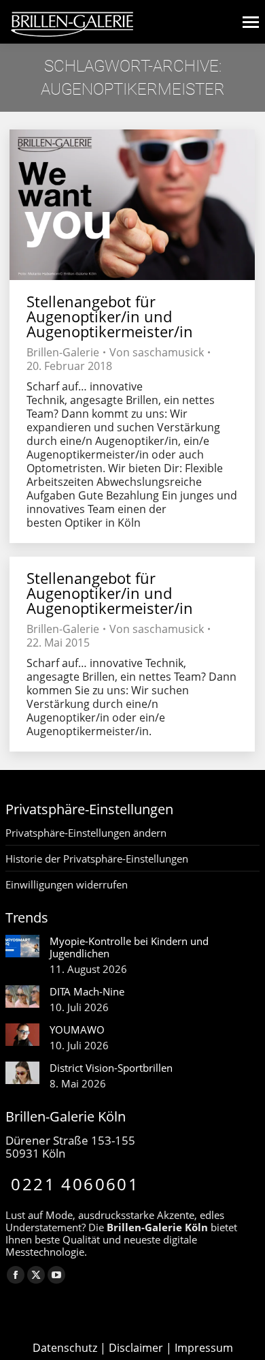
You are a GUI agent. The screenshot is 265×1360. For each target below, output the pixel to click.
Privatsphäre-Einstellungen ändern (85, 832)
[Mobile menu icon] (251, 22)
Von (156, 352)
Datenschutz (65, 1347)
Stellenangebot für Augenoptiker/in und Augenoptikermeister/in (109, 316)
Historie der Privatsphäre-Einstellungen (96, 858)
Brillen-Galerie (62, 352)
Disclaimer (136, 1347)
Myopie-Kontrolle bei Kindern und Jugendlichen (129, 947)
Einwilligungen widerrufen (66, 884)
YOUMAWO (77, 1029)
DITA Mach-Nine (87, 991)
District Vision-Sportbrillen (111, 1068)
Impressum (204, 1347)
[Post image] (22, 946)
